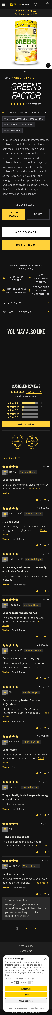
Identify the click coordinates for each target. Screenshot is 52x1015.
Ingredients (11, 303)
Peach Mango (13, 214)
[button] (18, 104)
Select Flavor (26, 204)
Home (6, 77)
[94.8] (17, 441)
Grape (38, 214)
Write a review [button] (26, 424)
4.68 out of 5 (34, 392)
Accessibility (26, 946)
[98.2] (32, 441)
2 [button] (22, 928)
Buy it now (26, 244)
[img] (10, 466)
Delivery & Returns (16, 312)
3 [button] (26, 928)
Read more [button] (35, 488)
